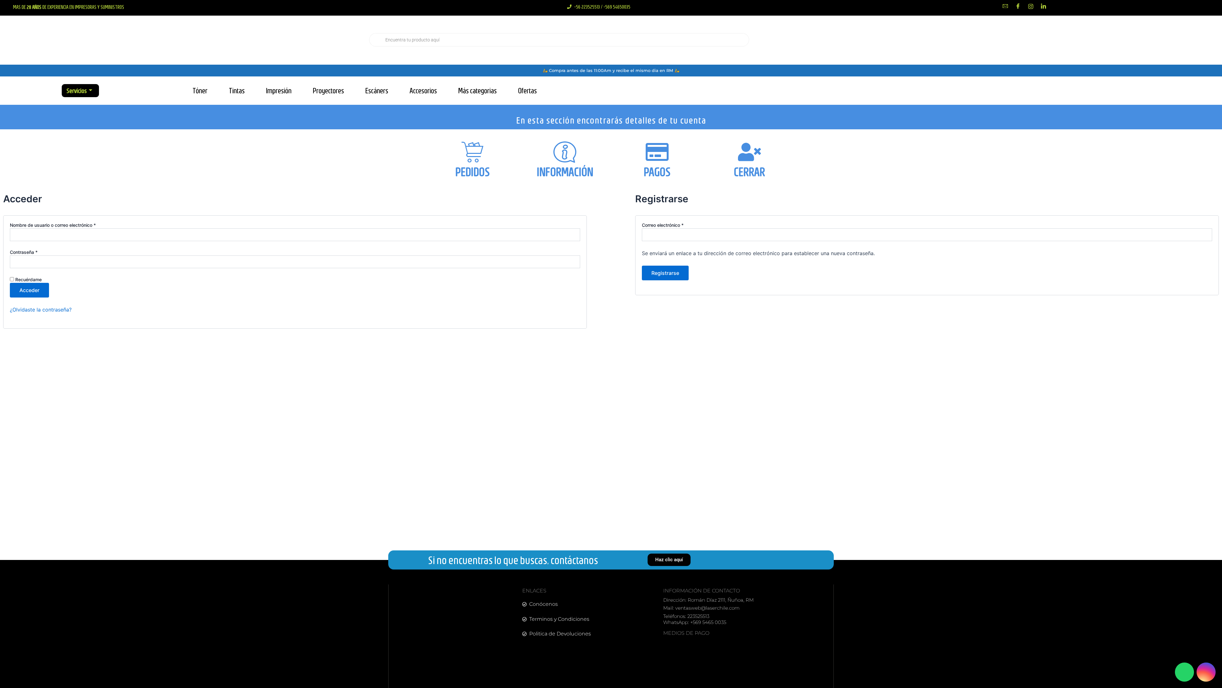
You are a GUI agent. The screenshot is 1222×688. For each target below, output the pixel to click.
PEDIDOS (472, 172)
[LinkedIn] (1043, 6)
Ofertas (527, 90)
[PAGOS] (657, 151)
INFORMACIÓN (565, 172)
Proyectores (328, 90)
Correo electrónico (674, 225)
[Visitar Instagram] (1206, 672)
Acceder (29, 290)
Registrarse (665, 273)
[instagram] (1031, 6)
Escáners (376, 90)
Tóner (200, 90)
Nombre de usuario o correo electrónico (64, 225)
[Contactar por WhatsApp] (1184, 672)
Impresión (278, 90)
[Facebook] (1018, 6)
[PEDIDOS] (472, 151)
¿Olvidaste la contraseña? (41, 309)
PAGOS (657, 172)
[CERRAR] (749, 151)
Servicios (77, 90)
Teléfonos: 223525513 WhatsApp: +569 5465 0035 (694, 619)
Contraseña (35, 252)
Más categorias (477, 90)
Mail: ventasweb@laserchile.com (701, 608)
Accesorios (423, 90)
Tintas (237, 90)
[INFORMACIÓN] (564, 151)
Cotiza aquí (1099, 40)
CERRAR (749, 172)
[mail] (1005, 6)
